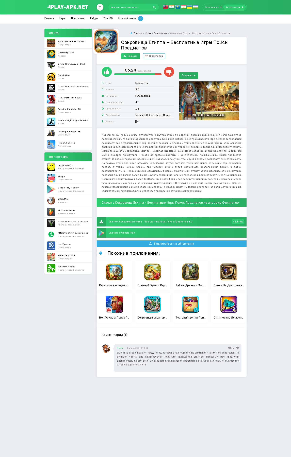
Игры (62, 18)
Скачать (133, 56)
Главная (49, 18)
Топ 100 (108, 18)
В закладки (156, 56)
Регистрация (212, 7)
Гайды (94, 18)
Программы (78, 18)
